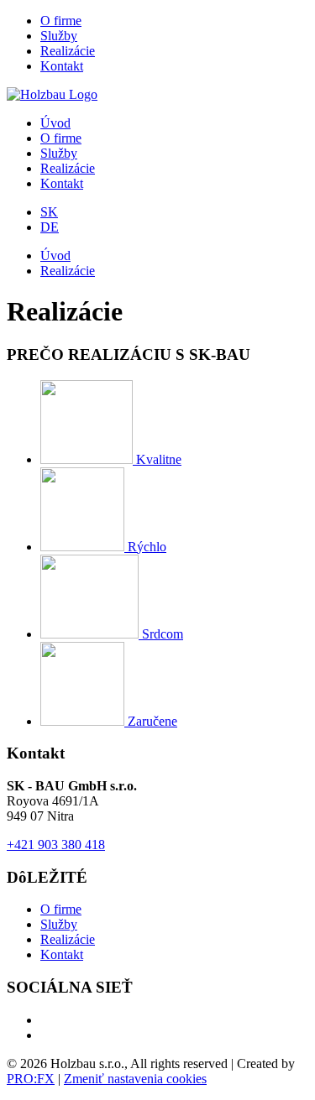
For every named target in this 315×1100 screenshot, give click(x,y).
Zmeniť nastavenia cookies (135, 1078)
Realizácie (67, 51)
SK (49, 212)
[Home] (52, 94)
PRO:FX (31, 1078)
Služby (58, 36)
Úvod (55, 123)
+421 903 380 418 (56, 844)
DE (49, 227)
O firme (60, 20)
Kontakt (61, 66)
